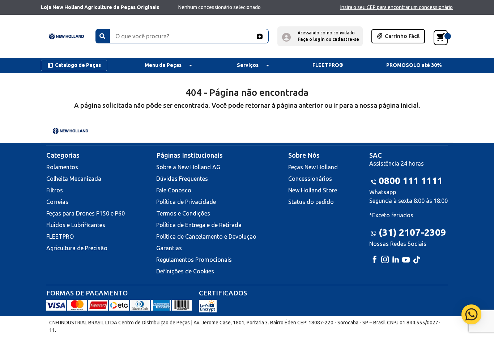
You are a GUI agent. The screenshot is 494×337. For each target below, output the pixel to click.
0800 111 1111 (411, 180)
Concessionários (310, 178)
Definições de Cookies (185, 271)
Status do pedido (311, 202)
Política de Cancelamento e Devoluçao (206, 236)
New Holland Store (312, 190)
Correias (57, 202)
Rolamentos (62, 167)
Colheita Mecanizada (73, 178)
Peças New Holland (313, 167)
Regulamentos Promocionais (194, 259)
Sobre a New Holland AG (188, 167)
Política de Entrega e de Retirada (199, 225)
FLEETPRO (60, 236)
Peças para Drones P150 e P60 (85, 213)
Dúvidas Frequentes (182, 178)
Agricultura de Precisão (76, 248)
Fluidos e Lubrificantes (75, 225)
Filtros (54, 190)
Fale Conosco (173, 190)
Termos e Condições (183, 213)
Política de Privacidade (186, 202)
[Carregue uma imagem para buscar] (259, 36)
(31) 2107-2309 (412, 232)
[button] (320, 36)
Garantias (169, 248)
